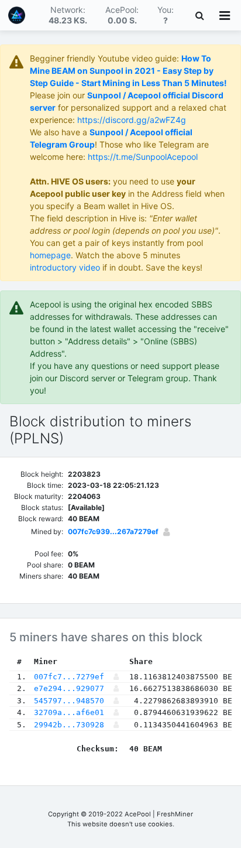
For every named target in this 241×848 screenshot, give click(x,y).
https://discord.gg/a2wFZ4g (131, 120)
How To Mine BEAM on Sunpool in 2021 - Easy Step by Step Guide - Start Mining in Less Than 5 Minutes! (128, 70)
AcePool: (122, 15)
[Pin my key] (166, 532)
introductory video (65, 267)
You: (165, 15)
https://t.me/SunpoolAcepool (143, 157)
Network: (68, 15)
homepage (50, 255)
